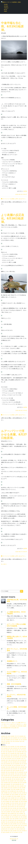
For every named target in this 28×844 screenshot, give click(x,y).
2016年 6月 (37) (8, 815)
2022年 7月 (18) (17, 769)
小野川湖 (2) (20, 726)
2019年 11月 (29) (11, 789)
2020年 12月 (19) (14, 781)
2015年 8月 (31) (21, 820)
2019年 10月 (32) (20, 789)
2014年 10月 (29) (11, 827)
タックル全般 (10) (18, 722)
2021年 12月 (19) (5, 774)
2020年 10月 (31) (8, 782)
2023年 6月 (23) (17, 762)
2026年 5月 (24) (8, 738)
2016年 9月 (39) (5, 813)
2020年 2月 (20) (8, 787)
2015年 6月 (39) (14, 822)
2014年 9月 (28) (20, 827)
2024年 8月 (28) (15, 753)
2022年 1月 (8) (23, 772)
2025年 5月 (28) (8, 748)
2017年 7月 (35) (14, 806)
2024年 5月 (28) (17, 755)
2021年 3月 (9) (11, 779)
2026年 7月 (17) (14, 736)
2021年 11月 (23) (15, 774)
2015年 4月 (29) (8, 824)
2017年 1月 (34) (18, 810)
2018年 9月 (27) (15, 798)
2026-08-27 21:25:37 (21, 551)
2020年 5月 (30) (5, 786)
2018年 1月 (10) (10, 803)
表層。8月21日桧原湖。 (14, 684)
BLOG (5, 9)
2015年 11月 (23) (19, 818)
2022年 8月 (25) (8, 769)
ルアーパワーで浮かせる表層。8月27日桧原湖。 (14, 434)
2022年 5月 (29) (10, 770)
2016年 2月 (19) (18, 817)
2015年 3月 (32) (17, 824)
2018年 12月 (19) (11, 796)
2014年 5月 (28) (8, 830)
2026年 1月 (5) (18, 739)
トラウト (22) (9, 724)
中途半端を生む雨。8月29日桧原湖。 (12, 26)
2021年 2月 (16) (20, 779)
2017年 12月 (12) (19, 803)
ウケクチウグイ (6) (8, 722)
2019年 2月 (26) (18, 794)
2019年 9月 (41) (5, 791)
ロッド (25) (9, 726)
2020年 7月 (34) (10, 784)
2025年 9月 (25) (5, 743)
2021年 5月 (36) (18, 777)
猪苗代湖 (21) (9, 727)
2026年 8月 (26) (5, 736)
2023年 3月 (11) (19, 763)
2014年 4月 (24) (17, 830)
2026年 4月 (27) (17, 738)
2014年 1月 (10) (18, 832)
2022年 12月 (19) (20, 765)
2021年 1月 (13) (5, 781)
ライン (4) (22, 724)
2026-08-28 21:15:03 (21, 410)
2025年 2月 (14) (9, 750)
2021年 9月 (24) (8, 775)
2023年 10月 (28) (6, 760)
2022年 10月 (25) (15, 767)
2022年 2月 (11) (14, 772)
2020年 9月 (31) (17, 782)
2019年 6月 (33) (8, 793)
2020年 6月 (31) (19, 784)
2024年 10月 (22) (21, 751)
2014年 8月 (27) (5, 829)
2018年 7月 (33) (8, 799)
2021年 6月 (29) (9, 777)
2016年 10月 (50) (20, 812)
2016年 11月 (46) (11, 812)
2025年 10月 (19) (19, 741)
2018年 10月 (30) (6, 798)
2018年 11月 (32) (20, 796)
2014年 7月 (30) (14, 829)
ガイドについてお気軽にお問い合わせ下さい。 (14, 198)
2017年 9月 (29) (21, 805)
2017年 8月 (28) (5, 806)
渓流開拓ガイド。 (12, 661)
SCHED (6, 6)
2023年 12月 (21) (12, 758)
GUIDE (6, 4)
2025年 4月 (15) (17, 748)
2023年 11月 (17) (21, 758)
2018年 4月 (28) (9, 801)
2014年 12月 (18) (18, 825)
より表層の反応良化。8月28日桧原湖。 (12, 218)
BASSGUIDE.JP (14, 838)
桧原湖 (25, 191)
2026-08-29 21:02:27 (21, 194)
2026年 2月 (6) (10, 739)
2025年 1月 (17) (18, 750)
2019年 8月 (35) (14, 791)
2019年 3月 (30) (9, 794)
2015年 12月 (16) (10, 818)
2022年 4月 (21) (19, 770)
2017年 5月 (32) (8, 808)
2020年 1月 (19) (17, 787)
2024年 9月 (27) (5, 753)
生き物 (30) (16, 727)
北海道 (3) (14, 726)
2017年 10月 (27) (12, 805)
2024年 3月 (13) (10, 757)
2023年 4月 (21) (10, 763)
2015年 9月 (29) (12, 820)
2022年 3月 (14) (5, 772)
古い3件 (3, 564)
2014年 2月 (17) (9, 832)
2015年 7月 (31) (5, 822)
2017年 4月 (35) (17, 808)
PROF (5, 11)
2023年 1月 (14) (11, 765)
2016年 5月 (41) (17, 815)
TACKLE (6, 8)
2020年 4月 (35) (15, 786)
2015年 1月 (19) (9, 825)
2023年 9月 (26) (15, 760)
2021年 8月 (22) (17, 775)
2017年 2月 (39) (9, 810)
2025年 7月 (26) (15, 746)
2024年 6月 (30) (8, 755)
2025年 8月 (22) (5, 746)
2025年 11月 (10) (10, 741)
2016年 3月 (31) (9, 817)
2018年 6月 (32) (17, 799)
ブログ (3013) (16, 724)
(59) (2, 722)
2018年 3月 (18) (18, 801)
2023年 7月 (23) (8, 762)
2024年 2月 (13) (19, 757)
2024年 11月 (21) (12, 751)
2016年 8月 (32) (14, 813)
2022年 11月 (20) (6, 767)
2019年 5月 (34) (17, 793)
